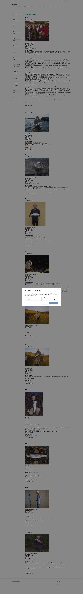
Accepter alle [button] (53, 303)
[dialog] (41, 297)
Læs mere (34, 295)
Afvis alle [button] (44, 303)
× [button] (59, 289)
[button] (28, 303)
